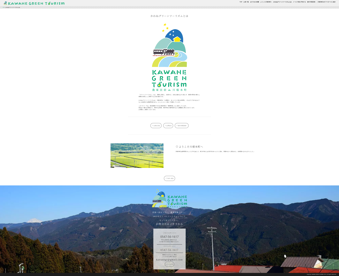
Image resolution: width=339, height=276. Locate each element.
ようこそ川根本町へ (266, 2)
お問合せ (169, 125)
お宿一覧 (246, 2)
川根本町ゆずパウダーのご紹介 (327, 2)
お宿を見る (157, 125)
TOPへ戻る (170, 178)
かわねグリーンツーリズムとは (282, 2)
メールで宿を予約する (299, 2)
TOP (241, 2)
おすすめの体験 (254, 2)
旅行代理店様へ (311, 2)
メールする (169, 264)
